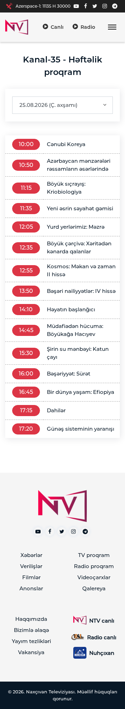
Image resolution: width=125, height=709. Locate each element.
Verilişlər (31, 566)
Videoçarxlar (93, 577)
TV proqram (94, 555)
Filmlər (31, 577)
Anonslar (31, 588)
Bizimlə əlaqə (31, 630)
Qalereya (94, 588)
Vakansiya (31, 652)
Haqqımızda (31, 619)
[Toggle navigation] (112, 27)
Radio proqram (94, 566)
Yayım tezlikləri (31, 641)
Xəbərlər (31, 555)
